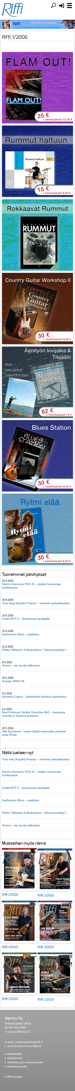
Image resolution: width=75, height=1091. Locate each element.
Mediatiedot (14, 1053)
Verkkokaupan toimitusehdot (25, 1062)
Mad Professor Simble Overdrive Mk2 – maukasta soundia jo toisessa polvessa (33, 714)
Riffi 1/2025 (46, 999)
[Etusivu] (12, 10)
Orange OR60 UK (13, 681)
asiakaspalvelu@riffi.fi (29, 1042)
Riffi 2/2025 (10, 999)
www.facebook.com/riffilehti (24, 1046)
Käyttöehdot (14, 1058)
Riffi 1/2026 (46, 895)
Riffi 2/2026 (10, 894)
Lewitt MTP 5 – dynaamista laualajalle (26, 618)
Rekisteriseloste (17, 1066)
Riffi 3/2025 (46, 947)
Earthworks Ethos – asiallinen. (21, 634)
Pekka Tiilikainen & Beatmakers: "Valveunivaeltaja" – (35, 649)
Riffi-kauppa (14, 1076)
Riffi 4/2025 (10, 947)
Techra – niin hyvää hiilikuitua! (21, 665)
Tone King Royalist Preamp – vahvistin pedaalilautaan (36, 603)
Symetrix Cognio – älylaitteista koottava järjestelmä (34, 696)
